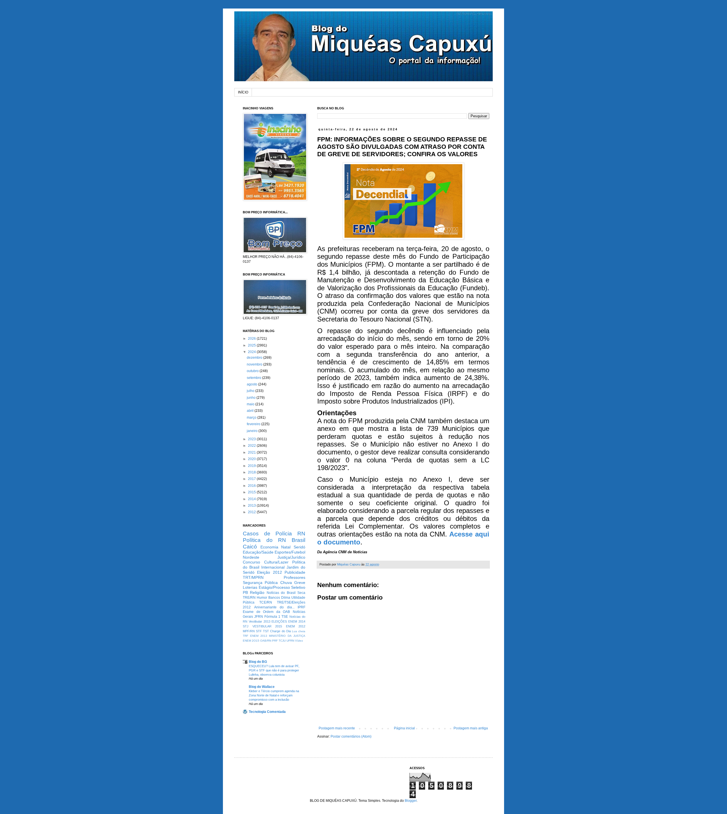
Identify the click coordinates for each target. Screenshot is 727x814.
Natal (286, 547)
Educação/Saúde (258, 552)
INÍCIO (243, 92)
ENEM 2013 (258, 635)
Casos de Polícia (267, 534)
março (252, 417)
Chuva (286, 582)
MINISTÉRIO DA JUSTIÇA (287, 635)
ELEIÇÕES (279, 621)
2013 (252, 506)
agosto (252, 384)
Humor (262, 598)
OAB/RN (265, 640)
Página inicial (404, 728)
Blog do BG (258, 662)
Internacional (273, 567)
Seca (301, 593)
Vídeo (299, 640)
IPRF (301, 607)
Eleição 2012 (269, 572)
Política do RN (264, 540)
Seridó (299, 547)
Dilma (285, 598)
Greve (299, 582)
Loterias (250, 587)
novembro (255, 364)
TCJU (282, 640)
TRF (245, 635)
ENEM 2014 (296, 621)
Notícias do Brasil (281, 593)
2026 (252, 339)
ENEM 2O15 (251, 640)
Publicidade (295, 572)
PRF (275, 640)
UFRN (290, 640)
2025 (252, 345)
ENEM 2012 (296, 626)
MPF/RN (249, 631)
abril (250, 411)
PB (245, 592)
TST (266, 631)
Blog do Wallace (262, 687)
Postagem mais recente (337, 728)
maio (251, 404)
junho (251, 398)
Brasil (298, 540)
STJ (245, 626)
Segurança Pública (260, 582)
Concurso (251, 562)
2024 (252, 352)
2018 (252, 472)
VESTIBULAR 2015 (267, 626)
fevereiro (254, 424)
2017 (252, 479)
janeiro (252, 431)
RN (301, 534)
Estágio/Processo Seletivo (282, 587)
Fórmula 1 (272, 617)
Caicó (250, 547)
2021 (252, 452)
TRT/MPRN (253, 577)
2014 (252, 499)
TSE (284, 617)
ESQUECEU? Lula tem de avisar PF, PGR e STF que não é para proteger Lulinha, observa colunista (274, 670)
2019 (252, 466)
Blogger (411, 801)
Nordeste (251, 557)
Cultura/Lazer (276, 562)
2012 (252, 512)
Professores (294, 577)
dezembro (255, 358)
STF (259, 631)
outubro (253, 371)
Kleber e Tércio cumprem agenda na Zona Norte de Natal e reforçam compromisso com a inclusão (274, 695)
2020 (252, 459)
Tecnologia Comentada (267, 712)
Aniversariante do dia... (274, 607)
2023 (252, 439)
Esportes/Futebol (290, 552)
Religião (257, 592)
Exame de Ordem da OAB (266, 612)
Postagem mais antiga (471, 728)
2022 (252, 446)
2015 (252, 492)
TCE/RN (265, 602)
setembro (254, 378)
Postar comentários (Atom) (351, 736)
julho (251, 391)
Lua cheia (298, 631)
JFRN (258, 617)
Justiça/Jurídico (291, 557)
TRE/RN (249, 598)
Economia (269, 547)
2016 (252, 486)
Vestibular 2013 (259, 621)
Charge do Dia (280, 631)
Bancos (274, 598)
